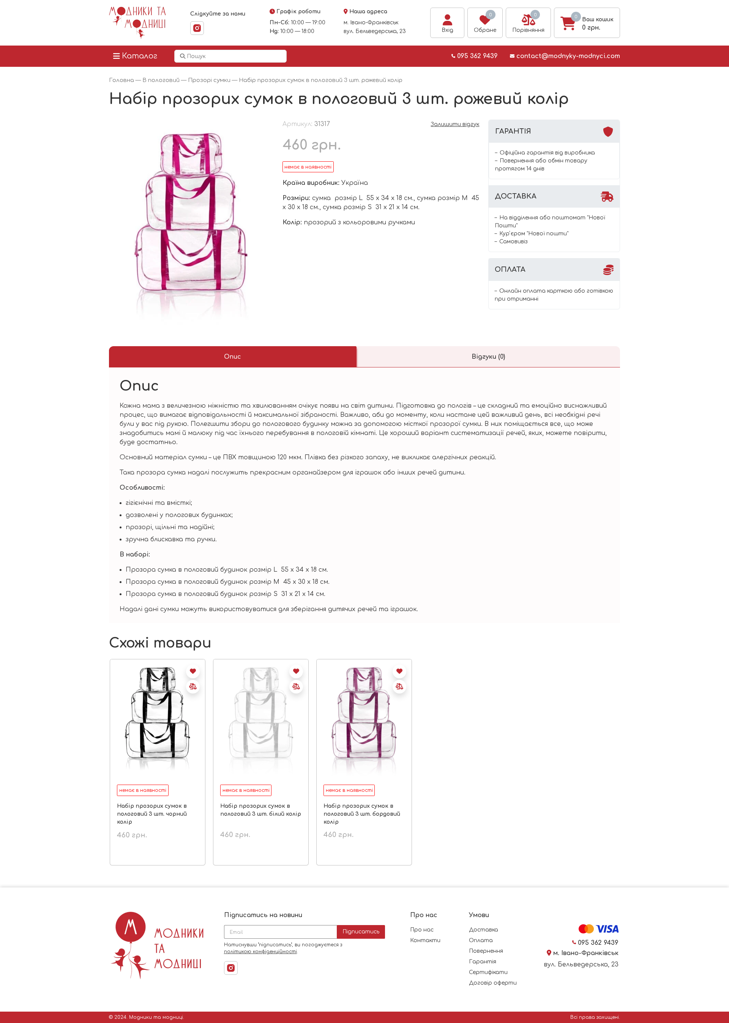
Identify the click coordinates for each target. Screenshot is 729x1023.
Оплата (481, 940)
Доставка (483, 930)
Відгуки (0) (488, 356)
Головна (121, 80)
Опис (232, 356)
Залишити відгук (455, 124)
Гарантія (482, 962)
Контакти (425, 940)
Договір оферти (493, 983)
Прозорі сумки (209, 80)
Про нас (422, 930)
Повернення (486, 951)
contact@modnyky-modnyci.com (567, 56)
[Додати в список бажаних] (193, 671)
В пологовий (161, 80)
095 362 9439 (476, 56)
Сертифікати (488, 972)
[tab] (233, 356)
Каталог (139, 56)
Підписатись (360, 932)
